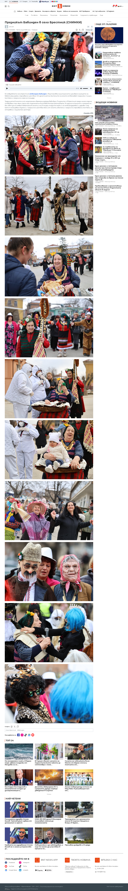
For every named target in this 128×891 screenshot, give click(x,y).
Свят (25, 11)
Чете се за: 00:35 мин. (110, 125)
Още (101, 15)
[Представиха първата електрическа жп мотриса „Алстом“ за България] (98, 55)
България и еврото (49, 11)
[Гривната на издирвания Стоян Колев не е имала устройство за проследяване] (19, 835)
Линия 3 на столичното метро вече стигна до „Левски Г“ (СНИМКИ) (112, 80)
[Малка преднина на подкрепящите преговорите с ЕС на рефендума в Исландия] (98, 131)
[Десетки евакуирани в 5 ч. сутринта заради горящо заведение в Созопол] (49, 777)
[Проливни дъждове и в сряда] (79, 835)
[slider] (42, 88)
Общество (74, 15)
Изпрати (69, 872)
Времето (38, 11)
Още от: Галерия (106, 24)
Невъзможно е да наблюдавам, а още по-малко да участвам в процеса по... (49, 847)
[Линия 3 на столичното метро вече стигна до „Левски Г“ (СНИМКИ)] (98, 81)
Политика (53, 15)
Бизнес (59, 11)
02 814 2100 (100, 868)
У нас (26, 15)
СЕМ (33, 886)
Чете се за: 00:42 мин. (109, 143)
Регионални (44, 15)
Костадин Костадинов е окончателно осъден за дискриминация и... (16, 788)
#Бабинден (20, 730)
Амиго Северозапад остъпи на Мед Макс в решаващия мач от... (78, 788)
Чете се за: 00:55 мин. (110, 171)
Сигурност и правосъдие (88, 15)
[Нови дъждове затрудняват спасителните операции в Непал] (109, 113)
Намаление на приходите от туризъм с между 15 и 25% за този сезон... (108, 158)
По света (34, 15)
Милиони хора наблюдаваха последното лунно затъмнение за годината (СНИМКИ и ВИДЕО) (108, 46)
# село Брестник (11, 730)
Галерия (34, 30)
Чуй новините (100, 11)
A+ (88, 26)
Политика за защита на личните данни (51, 886)
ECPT (37, 886)
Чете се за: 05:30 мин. (110, 161)
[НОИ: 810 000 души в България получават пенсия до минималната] (49, 810)
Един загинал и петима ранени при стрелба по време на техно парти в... (109, 178)
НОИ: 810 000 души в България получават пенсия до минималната (48, 821)
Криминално (64, 15)
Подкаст (111, 11)
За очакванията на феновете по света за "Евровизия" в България (112, 148)
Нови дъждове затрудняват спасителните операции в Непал (106, 123)
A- (92, 26)
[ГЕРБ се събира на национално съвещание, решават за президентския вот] (98, 140)
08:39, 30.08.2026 (99, 161)
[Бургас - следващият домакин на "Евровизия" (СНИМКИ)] (98, 90)
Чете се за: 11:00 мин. (109, 152)
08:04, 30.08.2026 (100, 125)
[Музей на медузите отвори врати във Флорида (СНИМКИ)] (98, 73)
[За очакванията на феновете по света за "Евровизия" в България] (98, 149)
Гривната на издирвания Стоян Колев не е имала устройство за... (19, 847)
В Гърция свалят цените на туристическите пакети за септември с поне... (47, 763)
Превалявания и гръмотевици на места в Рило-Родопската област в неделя (108, 188)
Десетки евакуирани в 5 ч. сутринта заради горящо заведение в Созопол (46, 788)
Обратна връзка (26, 886)
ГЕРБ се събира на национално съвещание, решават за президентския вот (112, 139)
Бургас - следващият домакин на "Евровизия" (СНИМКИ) (112, 89)
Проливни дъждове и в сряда (77, 845)
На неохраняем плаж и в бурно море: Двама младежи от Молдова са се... (18, 763)
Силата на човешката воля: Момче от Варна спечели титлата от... (77, 763)
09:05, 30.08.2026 (99, 181)
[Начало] (15, 11)
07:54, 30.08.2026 (107, 133)
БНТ (6, 1)
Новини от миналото (70, 11)
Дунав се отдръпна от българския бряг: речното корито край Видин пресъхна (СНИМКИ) (112, 63)
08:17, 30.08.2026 (107, 142)
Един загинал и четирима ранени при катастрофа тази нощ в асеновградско (108, 168)
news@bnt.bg (101, 871)
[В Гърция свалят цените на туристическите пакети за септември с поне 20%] (49, 751)
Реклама (49, 794)
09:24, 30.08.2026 (107, 151)
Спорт (31, 11)
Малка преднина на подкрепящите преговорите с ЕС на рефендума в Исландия (112, 130)
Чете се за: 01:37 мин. (110, 191)
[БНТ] (7, 27)
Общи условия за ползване (12, 886)
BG (121, 6)
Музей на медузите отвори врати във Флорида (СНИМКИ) (110, 72)
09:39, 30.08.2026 (99, 171)
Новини (19, 11)
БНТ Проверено (84, 11)
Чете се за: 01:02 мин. (109, 134)
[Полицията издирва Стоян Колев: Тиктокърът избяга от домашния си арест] (19, 810)
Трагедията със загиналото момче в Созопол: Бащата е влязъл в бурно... (77, 821)
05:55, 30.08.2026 (99, 191)
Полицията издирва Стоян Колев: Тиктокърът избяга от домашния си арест (18, 821)
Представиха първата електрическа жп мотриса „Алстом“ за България (112, 54)
